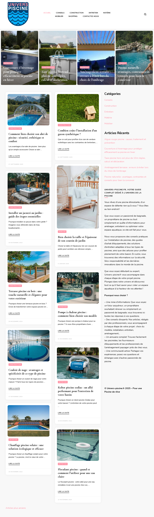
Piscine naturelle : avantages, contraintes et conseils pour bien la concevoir (95, 74)
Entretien (93, 13)
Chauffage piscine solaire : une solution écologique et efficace (26, 446)
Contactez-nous (91, 16)
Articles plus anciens (16, 508)
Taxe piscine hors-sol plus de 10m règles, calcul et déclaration (16, 76)
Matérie (106, 13)
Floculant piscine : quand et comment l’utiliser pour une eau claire (76, 473)
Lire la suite (14, 156)
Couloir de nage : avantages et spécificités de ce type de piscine (27, 371)
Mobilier (59, 16)
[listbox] (77, 57)
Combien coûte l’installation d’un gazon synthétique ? (77, 132)
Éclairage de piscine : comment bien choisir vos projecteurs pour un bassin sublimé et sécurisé (133, 72)
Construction (76, 13)
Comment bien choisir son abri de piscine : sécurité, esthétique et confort (28, 137)
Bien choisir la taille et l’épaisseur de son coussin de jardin (77, 238)
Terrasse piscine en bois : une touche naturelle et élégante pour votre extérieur (28, 294)
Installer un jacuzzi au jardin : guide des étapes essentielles (26, 214)
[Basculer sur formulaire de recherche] (145, 14)
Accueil (47, 13)
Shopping (72, 16)
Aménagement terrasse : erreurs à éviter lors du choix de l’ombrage (57, 76)
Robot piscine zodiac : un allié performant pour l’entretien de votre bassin (75, 391)
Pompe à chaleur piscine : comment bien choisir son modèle (77, 314)
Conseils (60, 13)
